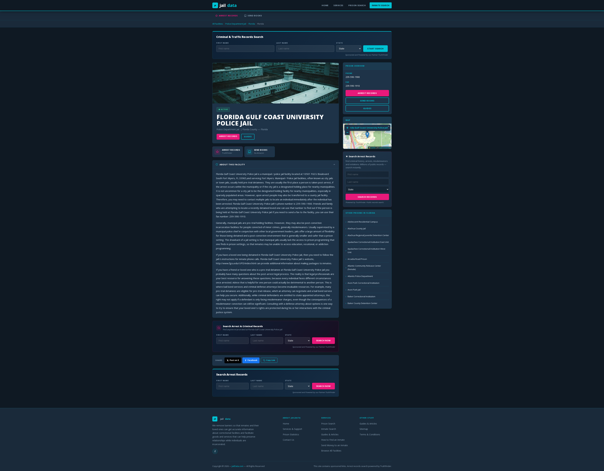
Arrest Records (228, 15)
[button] (367, 135)
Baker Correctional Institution (361, 296)
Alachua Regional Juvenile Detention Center (368, 235)
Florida (252, 23)
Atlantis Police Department (360, 276)
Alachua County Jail (357, 228)
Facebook (252, 360)
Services (338, 5)
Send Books (255, 15)
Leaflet (372, 148)
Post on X (234, 360)
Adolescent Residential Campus (363, 221)
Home (325, 5)
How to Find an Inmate (333, 439)
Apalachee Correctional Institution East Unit (368, 242)
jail (225, 5)
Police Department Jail (235, 23)
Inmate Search (380, 5)
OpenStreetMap (385, 148)
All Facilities (217, 23)
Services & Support (292, 428)
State (339, 43)
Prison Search (357, 5)
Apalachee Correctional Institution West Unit (366, 250)
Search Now (323, 340)
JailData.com (237, 466)
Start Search (375, 48)
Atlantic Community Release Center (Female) (364, 267)
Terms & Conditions (370, 434)
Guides (248, 136)
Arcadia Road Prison (357, 259)
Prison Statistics (291, 434)
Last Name (282, 43)
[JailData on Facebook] (215, 451)
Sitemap (364, 428)
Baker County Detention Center (362, 303)
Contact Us (288, 439)
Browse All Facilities (331, 450)
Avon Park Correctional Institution (363, 282)
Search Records (367, 196)
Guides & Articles (329, 434)
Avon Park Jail (354, 289)
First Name (222, 43)
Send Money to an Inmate (334, 445)
